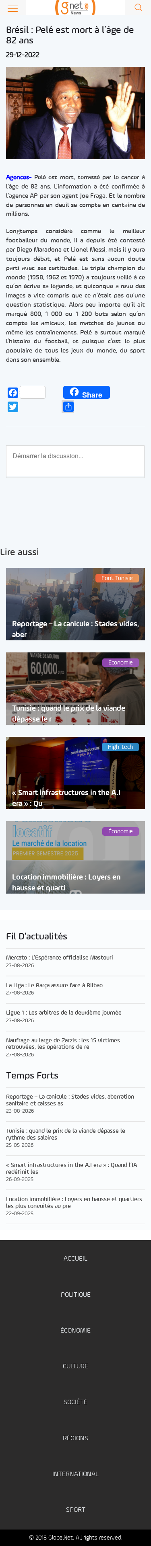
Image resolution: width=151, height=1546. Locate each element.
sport (75, 1510)
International (75, 1474)
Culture (75, 1366)
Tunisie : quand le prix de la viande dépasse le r (68, 714)
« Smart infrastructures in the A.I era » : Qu (66, 798)
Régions (75, 1438)
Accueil (75, 1258)
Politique (76, 1295)
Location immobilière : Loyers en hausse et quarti (66, 882)
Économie (75, 1330)
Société (75, 1402)
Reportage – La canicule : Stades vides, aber (75, 629)
